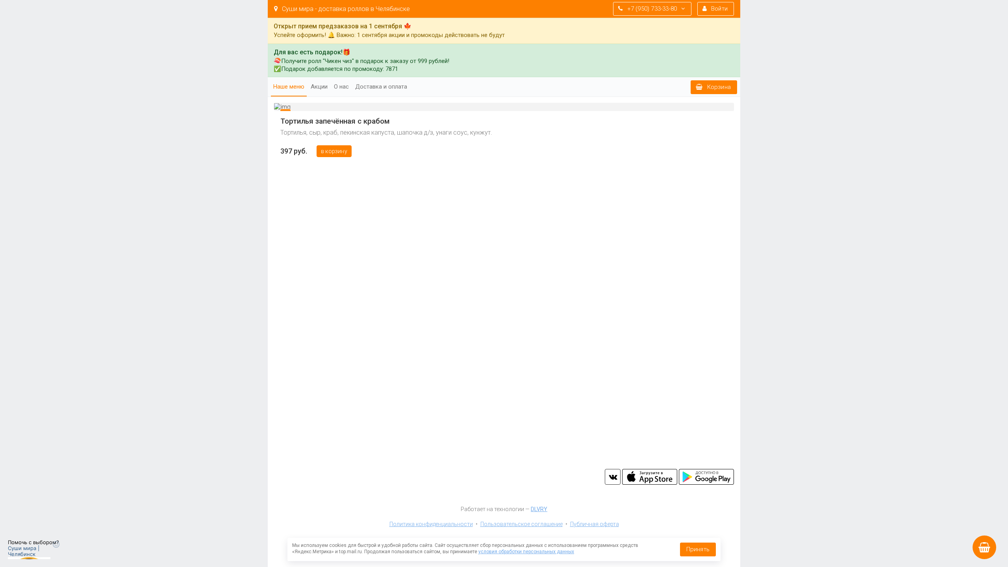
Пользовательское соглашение (521, 524)
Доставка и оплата (381, 86)
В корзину (334, 151)
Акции (319, 86)
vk (613, 477)
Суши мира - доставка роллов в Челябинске (345, 9)
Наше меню (288, 86)
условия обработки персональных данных (526, 551)
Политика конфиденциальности (431, 524)
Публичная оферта (594, 524)
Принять (698, 549)
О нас (341, 86)
